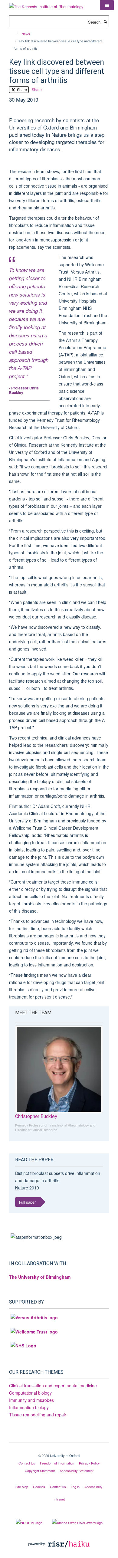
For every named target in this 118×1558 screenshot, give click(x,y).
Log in (75, 1486)
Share (21, 89)
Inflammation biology (29, 1407)
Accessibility (93, 1486)
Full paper (27, 1202)
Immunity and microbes (31, 1400)
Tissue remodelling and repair (37, 1415)
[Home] (14, 34)
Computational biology (30, 1393)
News (25, 34)
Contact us (58, 1486)
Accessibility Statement (76, 1470)
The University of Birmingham (39, 1277)
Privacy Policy (89, 1463)
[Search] (105, 21)
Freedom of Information (57, 1463)
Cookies (39, 1486)
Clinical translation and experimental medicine (53, 1386)
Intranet (59, 1499)
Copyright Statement (40, 1470)
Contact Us (26, 1463)
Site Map (21, 1486)
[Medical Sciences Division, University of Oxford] (59, 1450)
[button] (107, 5)
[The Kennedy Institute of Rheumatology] (46, 4)
